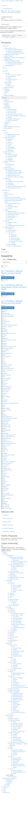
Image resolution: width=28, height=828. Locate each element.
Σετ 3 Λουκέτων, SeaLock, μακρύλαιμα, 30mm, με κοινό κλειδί (14, 287)
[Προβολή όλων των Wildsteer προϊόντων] (4, 503)
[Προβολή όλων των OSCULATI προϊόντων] (6, 441)
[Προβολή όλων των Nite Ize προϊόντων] (3, 431)
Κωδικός (4, 806)
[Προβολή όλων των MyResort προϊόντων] (5, 426)
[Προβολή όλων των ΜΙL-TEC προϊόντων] (6, 508)
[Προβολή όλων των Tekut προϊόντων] (3, 483)
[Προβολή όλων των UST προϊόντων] (3, 491)
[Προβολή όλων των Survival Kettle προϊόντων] (5, 476)
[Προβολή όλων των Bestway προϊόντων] (4, 331)
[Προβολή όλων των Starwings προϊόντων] (6, 470)
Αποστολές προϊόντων (8, 528)
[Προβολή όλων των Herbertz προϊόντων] (6, 388)
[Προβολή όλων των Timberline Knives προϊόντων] (4, 486)
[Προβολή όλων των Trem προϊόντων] (4, 488)
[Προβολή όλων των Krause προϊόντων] (3, 405)
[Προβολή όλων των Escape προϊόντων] (3, 363)
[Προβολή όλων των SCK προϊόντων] (8, 455)
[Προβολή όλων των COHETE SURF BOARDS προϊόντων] (3, 355)
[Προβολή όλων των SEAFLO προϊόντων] (4, 456)
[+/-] (2, 264)
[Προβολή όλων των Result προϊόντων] (3, 451)
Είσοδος (4, 5)
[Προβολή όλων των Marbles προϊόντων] (3, 415)
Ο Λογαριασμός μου (7, 8)
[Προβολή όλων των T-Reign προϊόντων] (3, 480)
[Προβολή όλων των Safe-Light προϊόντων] (4, 453)
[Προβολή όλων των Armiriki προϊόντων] (3, 323)
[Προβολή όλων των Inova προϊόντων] (3, 395)
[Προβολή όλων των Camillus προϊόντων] (3, 345)
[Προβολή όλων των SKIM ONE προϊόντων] (6, 463)
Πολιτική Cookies (6, 521)
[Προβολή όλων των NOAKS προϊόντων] (4, 433)
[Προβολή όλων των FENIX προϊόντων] (3, 371)
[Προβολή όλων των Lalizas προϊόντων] (3, 406)
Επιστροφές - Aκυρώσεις (8, 531)
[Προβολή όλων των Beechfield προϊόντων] (4, 330)
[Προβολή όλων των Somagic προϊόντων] (4, 466)
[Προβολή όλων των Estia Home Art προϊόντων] (6, 365)
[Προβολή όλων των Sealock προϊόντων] (4, 458)
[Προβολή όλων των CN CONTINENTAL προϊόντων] (6, 353)
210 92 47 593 (4, 0)
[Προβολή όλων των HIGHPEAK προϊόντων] (5, 390)
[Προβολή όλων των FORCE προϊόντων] (6, 378)
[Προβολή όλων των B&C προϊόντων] (9, 325)
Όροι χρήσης (5, 515)
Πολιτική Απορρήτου (7, 518)
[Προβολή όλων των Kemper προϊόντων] (4, 401)
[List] (7, 264)
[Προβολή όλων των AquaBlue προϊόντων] (5, 321)
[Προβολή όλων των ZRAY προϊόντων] (5, 506)
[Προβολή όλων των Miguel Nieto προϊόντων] (5, 421)
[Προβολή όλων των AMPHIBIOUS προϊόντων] (2, 318)
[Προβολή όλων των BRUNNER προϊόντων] (8, 340)
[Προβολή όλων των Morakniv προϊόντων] (4, 423)
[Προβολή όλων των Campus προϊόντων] (3, 351)
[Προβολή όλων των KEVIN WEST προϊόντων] (9, 403)
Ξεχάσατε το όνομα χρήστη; (19, 824)
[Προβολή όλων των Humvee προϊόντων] (4, 393)
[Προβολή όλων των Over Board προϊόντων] (8, 443)
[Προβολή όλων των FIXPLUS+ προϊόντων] (6, 375)
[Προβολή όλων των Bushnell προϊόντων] (4, 343)
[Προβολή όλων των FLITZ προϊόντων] (3, 376)
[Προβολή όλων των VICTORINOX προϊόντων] (7, 495)
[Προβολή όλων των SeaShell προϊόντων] (3, 460)
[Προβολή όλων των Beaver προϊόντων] (3, 328)
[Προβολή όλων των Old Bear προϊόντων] (6, 438)
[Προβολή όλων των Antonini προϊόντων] (4, 320)
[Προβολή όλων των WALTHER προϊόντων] (6, 498)
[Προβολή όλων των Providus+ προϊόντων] (4, 448)
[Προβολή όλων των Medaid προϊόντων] (6, 420)
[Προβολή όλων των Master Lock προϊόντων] (6, 416)
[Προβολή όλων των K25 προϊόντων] (2, 398)
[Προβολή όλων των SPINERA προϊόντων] (5, 468)
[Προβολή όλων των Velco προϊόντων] (5, 493)
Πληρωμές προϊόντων (7, 525)
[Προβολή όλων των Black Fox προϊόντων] (8, 333)
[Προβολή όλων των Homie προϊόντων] (4, 391)
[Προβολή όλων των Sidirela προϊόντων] (8, 461)
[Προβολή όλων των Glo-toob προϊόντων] (3, 385)
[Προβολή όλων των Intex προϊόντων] (5, 396)
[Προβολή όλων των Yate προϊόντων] (5, 505)
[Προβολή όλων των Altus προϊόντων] (5, 313)
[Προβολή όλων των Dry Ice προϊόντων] (3, 361)
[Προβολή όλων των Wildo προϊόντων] (4, 501)
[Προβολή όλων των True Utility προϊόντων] (4, 490)
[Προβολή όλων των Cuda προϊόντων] (3, 358)
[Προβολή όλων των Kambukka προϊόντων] (4, 400)
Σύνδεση (6, 815)
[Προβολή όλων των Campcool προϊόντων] (8, 346)
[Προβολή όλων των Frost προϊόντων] (4, 380)
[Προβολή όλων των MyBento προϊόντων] (5, 425)
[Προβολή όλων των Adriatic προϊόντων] (4, 310)
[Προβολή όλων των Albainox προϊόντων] (4, 311)
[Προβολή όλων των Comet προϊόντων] (5, 356)
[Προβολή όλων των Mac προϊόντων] (3, 413)
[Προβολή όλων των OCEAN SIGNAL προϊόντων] (7, 436)
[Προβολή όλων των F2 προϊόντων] (6, 370)
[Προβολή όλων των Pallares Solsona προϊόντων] (6, 445)
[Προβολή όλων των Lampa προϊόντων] (5, 408)
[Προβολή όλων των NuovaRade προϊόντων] (8, 435)
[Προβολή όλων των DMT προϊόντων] (2, 360)
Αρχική (14, 35)
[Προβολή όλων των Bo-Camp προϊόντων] (4, 335)
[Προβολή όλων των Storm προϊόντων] (3, 471)
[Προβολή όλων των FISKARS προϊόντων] (4, 373)
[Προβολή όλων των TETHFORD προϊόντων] (6, 485)
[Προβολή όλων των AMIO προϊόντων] (7, 316)
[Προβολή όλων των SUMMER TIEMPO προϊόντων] (4, 473)
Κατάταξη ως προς (11, 259)
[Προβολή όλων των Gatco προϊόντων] (3, 381)
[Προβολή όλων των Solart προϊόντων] (5, 465)
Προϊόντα (19, 35)
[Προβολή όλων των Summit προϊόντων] (3, 475)
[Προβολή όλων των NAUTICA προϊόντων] (6, 430)
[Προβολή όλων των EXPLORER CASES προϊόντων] (5, 366)
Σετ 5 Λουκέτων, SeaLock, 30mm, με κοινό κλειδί (12, 302)
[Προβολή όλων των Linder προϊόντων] (3, 411)
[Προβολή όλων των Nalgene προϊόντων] (3, 428)
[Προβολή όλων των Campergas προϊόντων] (7, 348)
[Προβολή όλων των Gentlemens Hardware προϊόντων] (4, 383)
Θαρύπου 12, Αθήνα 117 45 (16, 0)
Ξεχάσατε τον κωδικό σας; (8, 811)
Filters (4, 259)
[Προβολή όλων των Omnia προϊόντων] (4, 440)
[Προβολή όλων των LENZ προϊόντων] (6, 410)
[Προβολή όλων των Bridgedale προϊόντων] (4, 338)
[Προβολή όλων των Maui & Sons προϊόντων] (9, 418)
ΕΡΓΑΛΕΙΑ (6, 37)
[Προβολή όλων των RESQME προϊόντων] (4, 450)
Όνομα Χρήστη (5, 800)
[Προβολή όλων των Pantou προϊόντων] (3, 446)
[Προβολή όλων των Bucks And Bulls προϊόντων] (3, 341)
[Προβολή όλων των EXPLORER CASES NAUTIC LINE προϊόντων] (7, 368)
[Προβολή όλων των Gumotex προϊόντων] (6, 386)
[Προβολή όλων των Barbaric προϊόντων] (6, 326)
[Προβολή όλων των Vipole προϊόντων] (3, 496)
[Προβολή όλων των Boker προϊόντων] (3, 336)
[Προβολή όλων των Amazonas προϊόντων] (7, 315)
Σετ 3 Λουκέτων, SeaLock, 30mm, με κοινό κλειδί (12, 272)
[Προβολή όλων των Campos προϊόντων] (5, 350)
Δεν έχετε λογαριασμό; (20, 823)
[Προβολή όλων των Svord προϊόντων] (3, 478)
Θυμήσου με (7, 818)
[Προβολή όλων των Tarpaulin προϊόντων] (4, 481)
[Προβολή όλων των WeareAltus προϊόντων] (3, 500)
